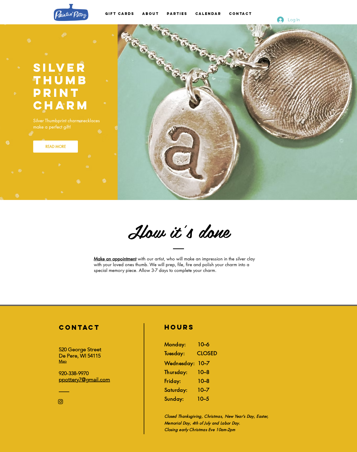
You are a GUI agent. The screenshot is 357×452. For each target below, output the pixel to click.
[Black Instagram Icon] (60, 401)
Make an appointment (115, 259)
